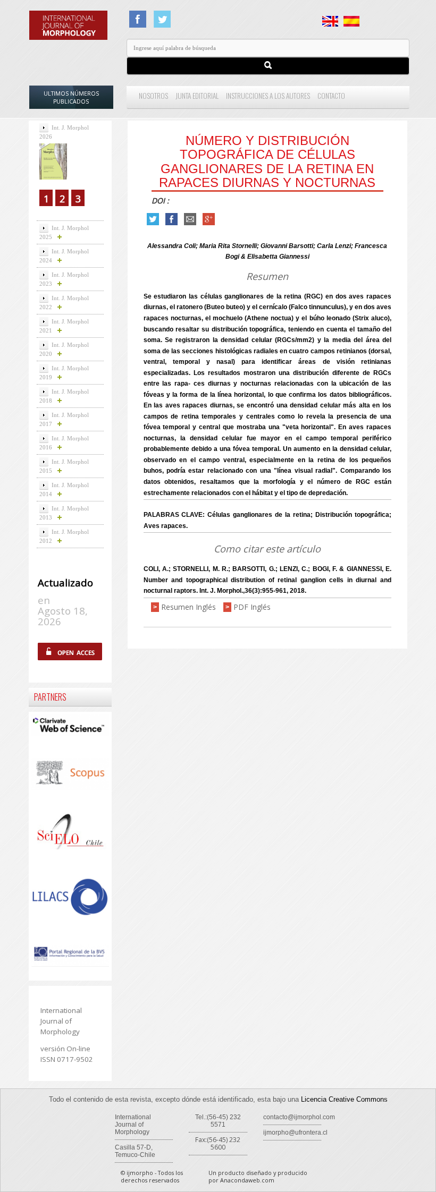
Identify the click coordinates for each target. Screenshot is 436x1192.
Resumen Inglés (188, 607)
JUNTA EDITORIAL (197, 95)
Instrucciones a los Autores (268, 95)
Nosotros (153, 95)
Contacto (331, 95)
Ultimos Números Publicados (71, 97)
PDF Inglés (252, 607)
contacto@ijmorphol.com (299, 1117)
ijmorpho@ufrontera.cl (295, 1132)
